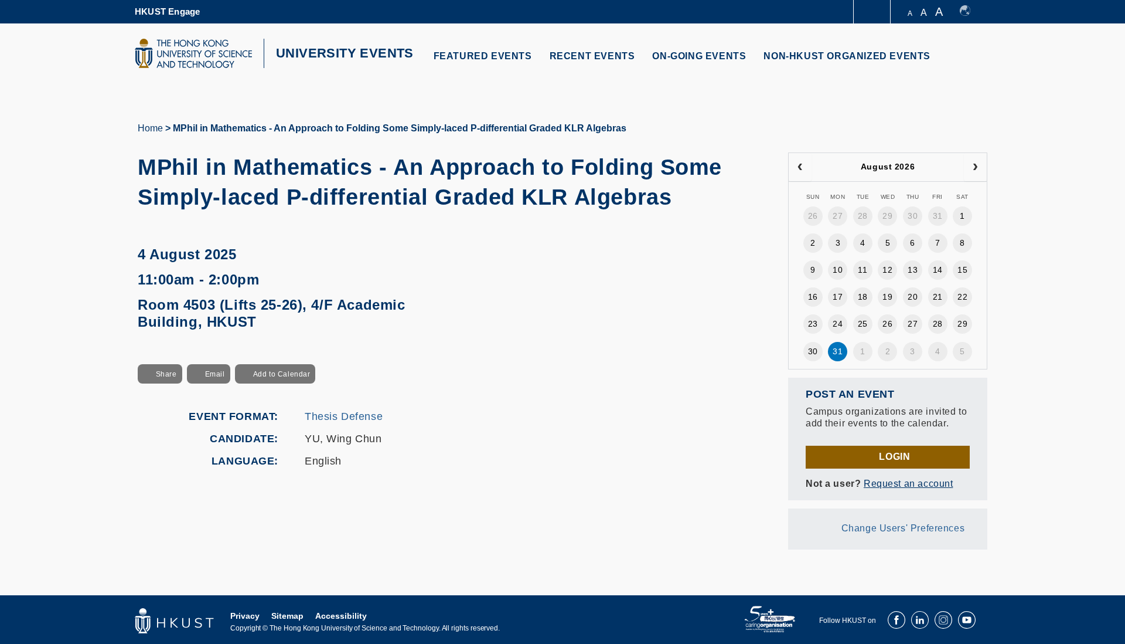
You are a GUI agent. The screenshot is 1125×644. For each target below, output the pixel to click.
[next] (975, 167)
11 (862, 269)
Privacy (245, 616)
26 (813, 216)
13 (913, 269)
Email (215, 374)
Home (150, 128)
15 (962, 269)
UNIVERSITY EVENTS (345, 53)
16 (813, 296)
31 (938, 216)
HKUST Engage (167, 11)
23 (813, 323)
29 (887, 216)
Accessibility (341, 616)
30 (913, 216)
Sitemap (287, 616)
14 (938, 269)
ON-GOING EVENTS (699, 56)
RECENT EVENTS (592, 56)
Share (166, 374)
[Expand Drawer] (873, 12)
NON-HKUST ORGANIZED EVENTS (846, 56)
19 (887, 296)
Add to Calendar (282, 374)
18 (863, 296)
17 (838, 296)
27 (838, 216)
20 (913, 296)
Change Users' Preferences (903, 528)
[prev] (800, 167)
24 (838, 323)
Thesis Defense (344, 416)
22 (962, 296)
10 (838, 269)
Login (894, 457)
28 (863, 216)
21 (938, 296)
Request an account (908, 484)
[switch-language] (970, 11)
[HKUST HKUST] (193, 53)
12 (887, 269)
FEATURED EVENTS (483, 56)
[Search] (970, 63)
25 (863, 323)
